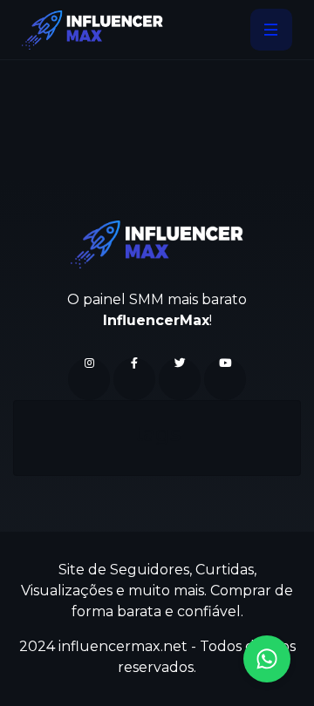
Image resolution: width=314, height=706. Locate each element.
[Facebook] (134, 379)
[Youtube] (225, 379)
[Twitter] (180, 379)
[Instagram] (89, 379)
